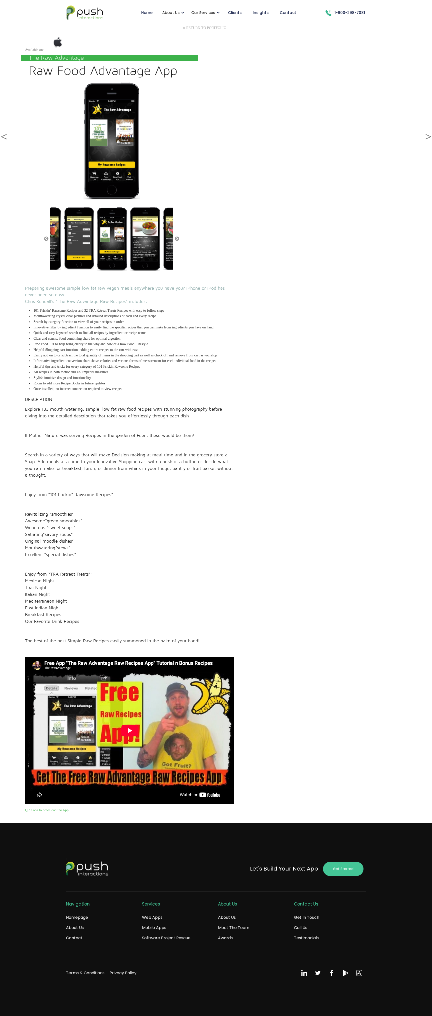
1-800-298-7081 (349, 12)
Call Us (300, 928)
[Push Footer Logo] (87, 869)
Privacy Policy (123, 973)
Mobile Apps (154, 928)
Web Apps (152, 917)
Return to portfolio (206, 28)
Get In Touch (306, 917)
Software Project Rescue (166, 938)
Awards (225, 938)
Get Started (343, 868)
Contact (74, 938)
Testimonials (306, 938)
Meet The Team (233, 928)
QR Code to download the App (46, 810)
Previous (46, 238)
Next (177, 238)
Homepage (77, 917)
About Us (75, 928)
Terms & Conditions (85, 973)
